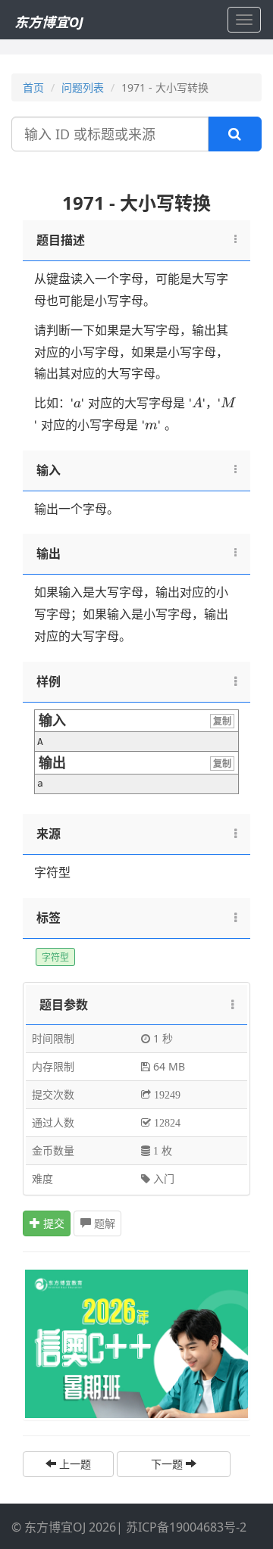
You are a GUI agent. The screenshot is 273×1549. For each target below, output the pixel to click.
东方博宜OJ (48, 22)
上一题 (73, 1464)
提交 (52, 1223)
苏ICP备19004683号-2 (186, 1527)
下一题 (168, 1464)
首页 (33, 87)
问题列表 (82, 87)
